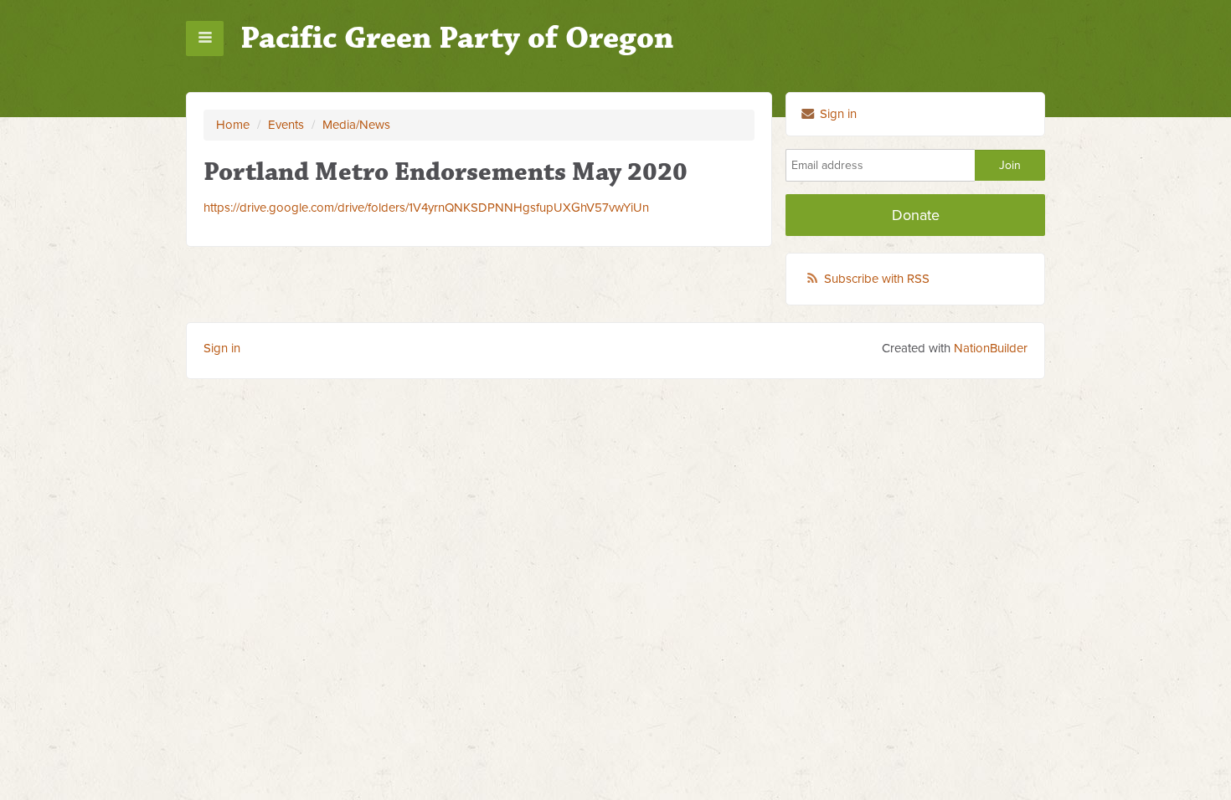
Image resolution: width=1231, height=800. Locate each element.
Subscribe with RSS (877, 278)
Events (286, 124)
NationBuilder (991, 348)
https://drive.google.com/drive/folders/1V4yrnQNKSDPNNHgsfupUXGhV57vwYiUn (426, 207)
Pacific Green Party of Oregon (456, 38)
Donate (916, 215)
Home (233, 124)
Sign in (836, 113)
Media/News (356, 124)
